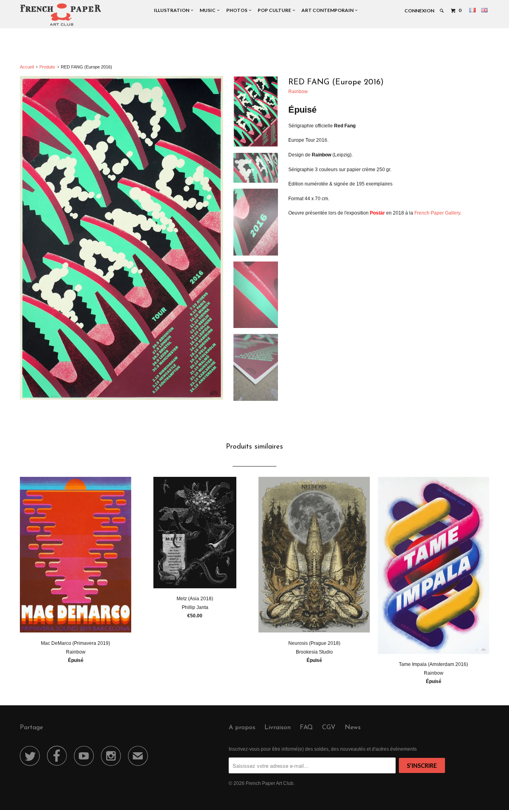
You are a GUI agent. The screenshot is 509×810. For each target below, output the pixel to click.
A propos (242, 727)
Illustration (172, 10)
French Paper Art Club (269, 783)
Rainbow (298, 91)
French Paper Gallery (437, 213)
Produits (47, 66)
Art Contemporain (328, 10)
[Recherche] (442, 10)
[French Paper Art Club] (60, 14)
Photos (237, 10)
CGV (329, 727)
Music (208, 10)
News (353, 727)
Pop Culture (275, 10)
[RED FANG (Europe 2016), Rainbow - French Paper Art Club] (121, 238)
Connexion (419, 11)
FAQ (306, 727)
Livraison (277, 727)
